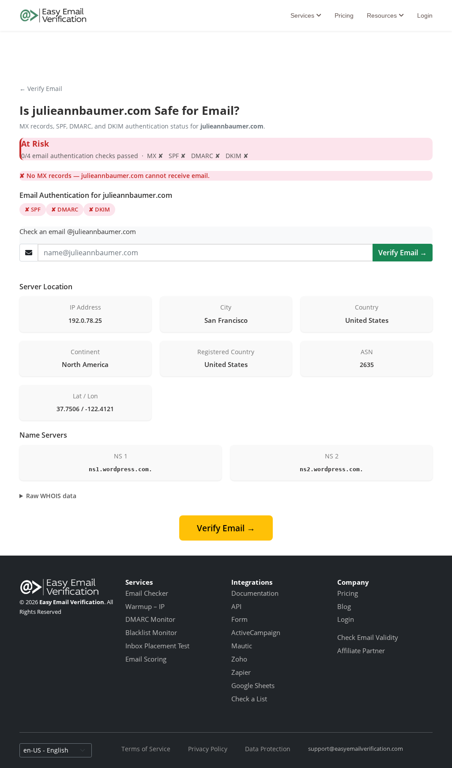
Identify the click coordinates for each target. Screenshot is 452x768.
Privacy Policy (207, 749)
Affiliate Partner (361, 650)
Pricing (344, 15)
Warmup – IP (145, 606)
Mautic (241, 645)
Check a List (249, 698)
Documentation (255, 593)
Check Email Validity (367, 637)
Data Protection (267, 749)
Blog (344, 606)
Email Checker (146, 593)
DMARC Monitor (150, 619)
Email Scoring (145, 659)
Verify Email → (402, 252)
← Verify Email (40, 88)
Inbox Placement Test (157, 645)
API (236, 606)
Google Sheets (253, 685)
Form (239, 619)
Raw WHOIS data (51, 496)
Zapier (241, 672)
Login (425, 15)
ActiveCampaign (255, 632)
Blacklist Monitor (151, 632)
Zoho (239, 659)
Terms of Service (145, 749)
